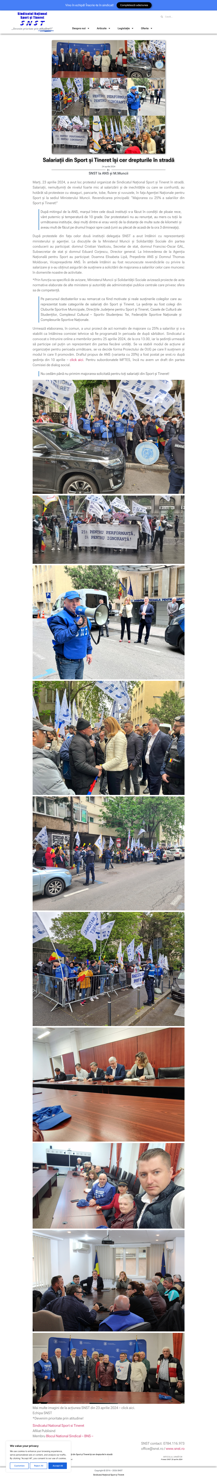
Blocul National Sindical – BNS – (69, 1436)
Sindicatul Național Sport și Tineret (108, 1475)
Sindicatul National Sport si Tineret (58, 1425)
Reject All (38, 1465)
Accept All (58, 1465)
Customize (19, 1465)
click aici (76, 360)
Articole (102, 28)
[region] (38, 1456)
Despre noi (79, 28)
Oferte (145, 28)
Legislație (124, 28)
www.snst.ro (175, 1449)
